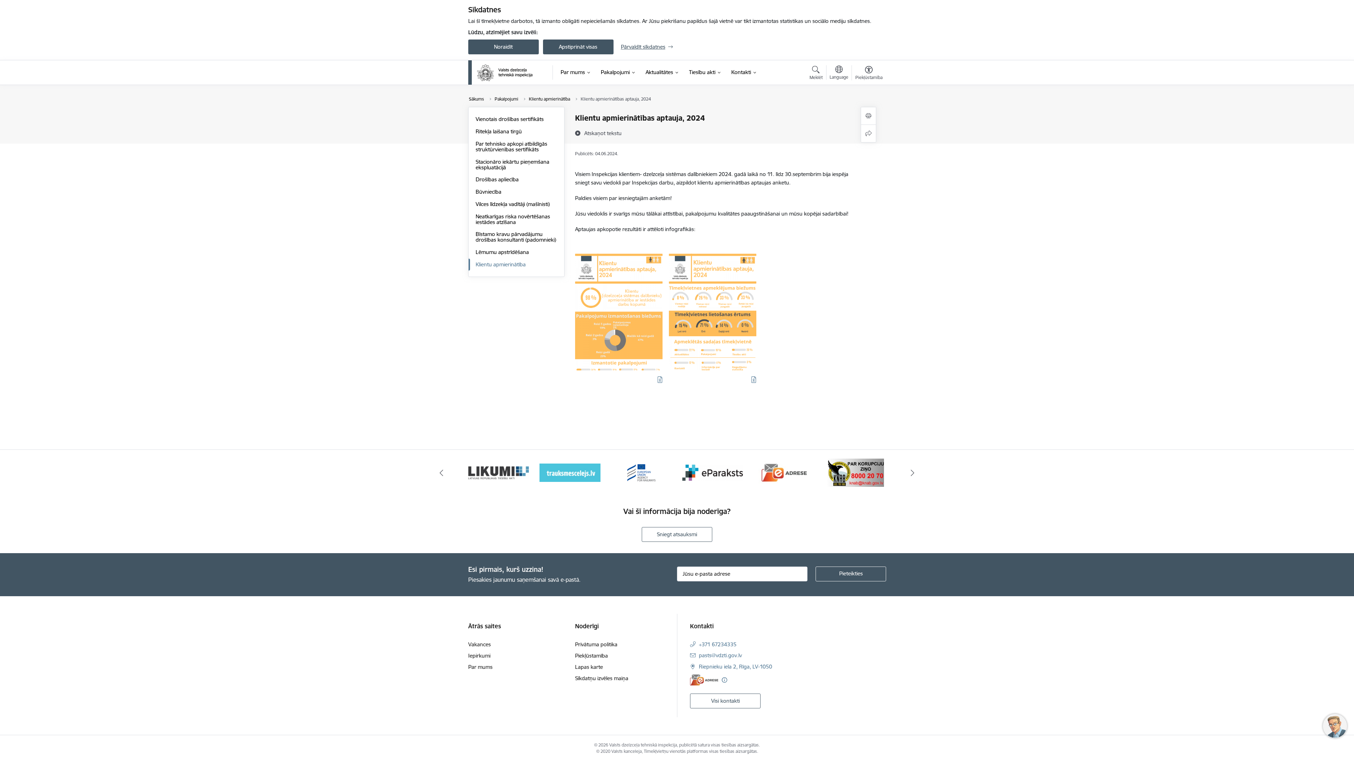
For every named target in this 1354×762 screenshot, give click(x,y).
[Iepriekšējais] (441, 473)
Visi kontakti (725, 700)
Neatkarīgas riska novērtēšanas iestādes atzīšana (513, 219)
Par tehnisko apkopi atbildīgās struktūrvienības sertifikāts (511, 146)
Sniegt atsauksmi (677, 534)
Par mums (480, 667)
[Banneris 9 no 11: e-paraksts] (712, 472)
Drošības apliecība (497, 179)
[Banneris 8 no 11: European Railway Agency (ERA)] (641, 472)
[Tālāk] (912, 473)
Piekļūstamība (591, 655)
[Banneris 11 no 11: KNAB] (855, 472)
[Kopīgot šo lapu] (868, 133)
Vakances (479, 644)
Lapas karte (589, 667)
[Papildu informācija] (724, 680)
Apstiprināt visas (578, 46)
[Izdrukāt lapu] (868, 116)
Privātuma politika (596, 644)
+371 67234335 (718, 644)
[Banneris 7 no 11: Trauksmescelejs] (569, 472)
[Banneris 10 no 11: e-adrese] (784, 472)
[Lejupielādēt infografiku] (660, 379)
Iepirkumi (479, 655)
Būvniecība (488, 191)
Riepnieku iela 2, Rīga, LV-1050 (735, 666)
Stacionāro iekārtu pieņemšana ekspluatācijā (512, 164)
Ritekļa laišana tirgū (499, 131)
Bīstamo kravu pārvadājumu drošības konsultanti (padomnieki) (516, 237)
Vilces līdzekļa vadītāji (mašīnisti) (513, 204)
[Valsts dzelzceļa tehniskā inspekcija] (505, 72)
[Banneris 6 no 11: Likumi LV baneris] (498, 472)
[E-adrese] (704, 680)
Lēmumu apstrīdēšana (502, 252)
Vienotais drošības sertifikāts (510, 119)
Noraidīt (503, 46)
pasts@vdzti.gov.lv (720, 655)
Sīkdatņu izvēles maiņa (601, 678)
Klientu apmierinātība (501, 264)
